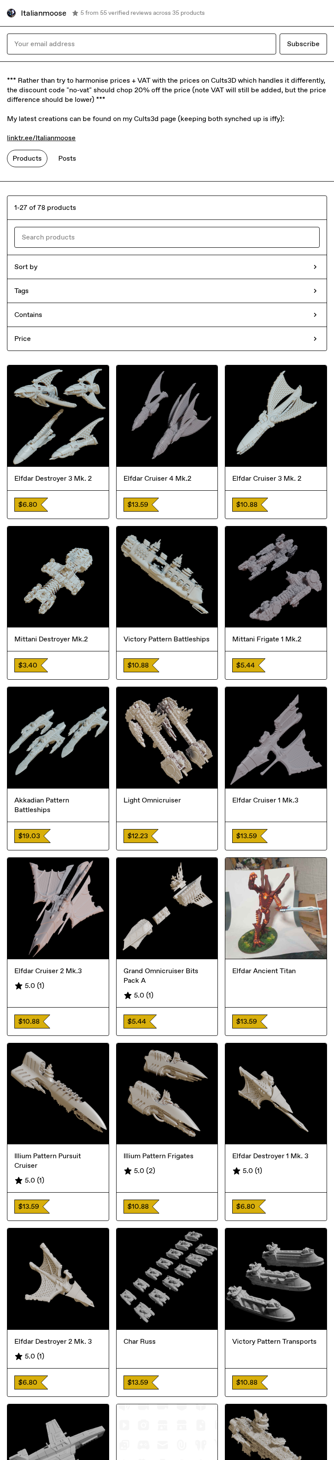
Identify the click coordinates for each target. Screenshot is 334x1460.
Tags (21, 291)
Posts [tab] (67, 158)
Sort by (25, 267)
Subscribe (303, 44)
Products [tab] (27, 158)
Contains (28, 314)
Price (22, 338)
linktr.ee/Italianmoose (41, 138)
